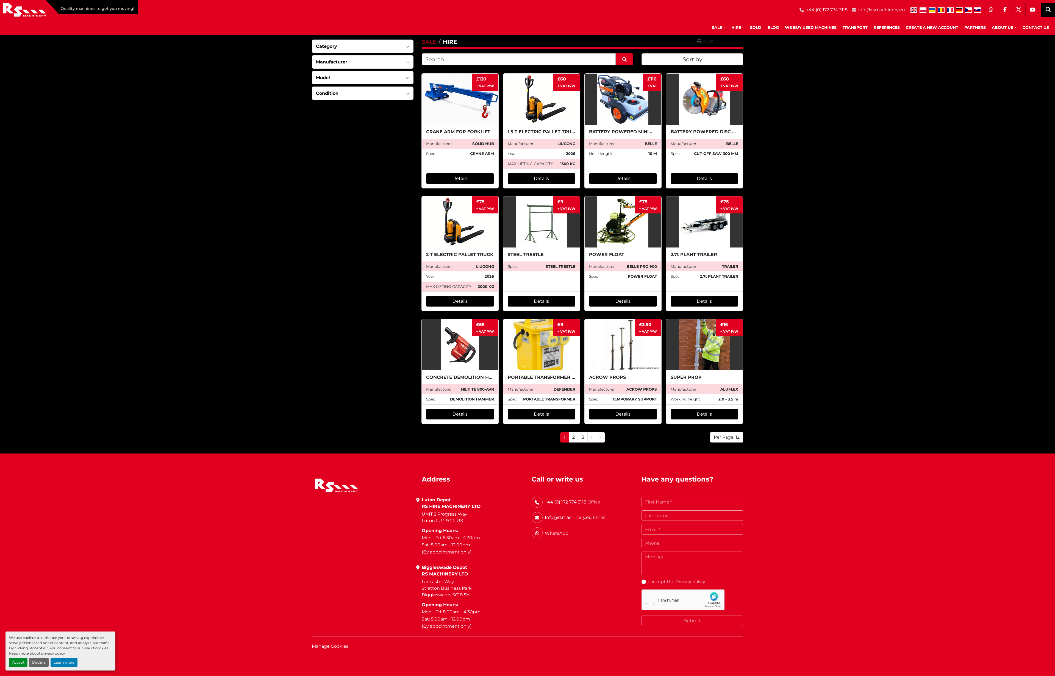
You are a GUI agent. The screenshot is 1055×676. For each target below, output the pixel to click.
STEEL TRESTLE (526, 254)
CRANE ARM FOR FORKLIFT (458, 131)
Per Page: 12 (727, 437)
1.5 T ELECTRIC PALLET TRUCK (543, 131)
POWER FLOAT (606, 254)
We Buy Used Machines (811, 27)
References (887, 27)
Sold (755, 27)
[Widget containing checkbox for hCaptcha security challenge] (683, 599)
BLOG (773, 27)
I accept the (676, 581)
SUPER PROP (686, 377)
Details (460, 178)
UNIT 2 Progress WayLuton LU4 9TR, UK (444, 517)
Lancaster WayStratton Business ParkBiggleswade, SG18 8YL (447, 588)
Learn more (64, 662)
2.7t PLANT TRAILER (694, 254)
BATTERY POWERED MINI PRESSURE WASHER (643, 131)
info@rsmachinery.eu (881, 9)
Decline (39, 662)
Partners (975, 27)
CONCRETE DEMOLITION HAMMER (466, 377)
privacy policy (53, 653)
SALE (717, 27)
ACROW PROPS (607, 377)
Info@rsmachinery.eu (568, 517)
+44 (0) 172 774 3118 (827, 9)
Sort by (692, 59)
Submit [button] (692, 620)
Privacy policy (690, 581)
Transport (855, 27)
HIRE (736, 27)
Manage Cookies (330, 646)
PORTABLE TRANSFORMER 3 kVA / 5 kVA (555, 377)
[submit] (624, 59)
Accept (18, 662)
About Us (1002, 27)
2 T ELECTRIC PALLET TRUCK (459, 254)
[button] (718, 27)
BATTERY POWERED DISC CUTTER (711, 131)
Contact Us (1036, 27)
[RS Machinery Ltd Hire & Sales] (336, 485)
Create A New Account (932, 27)
